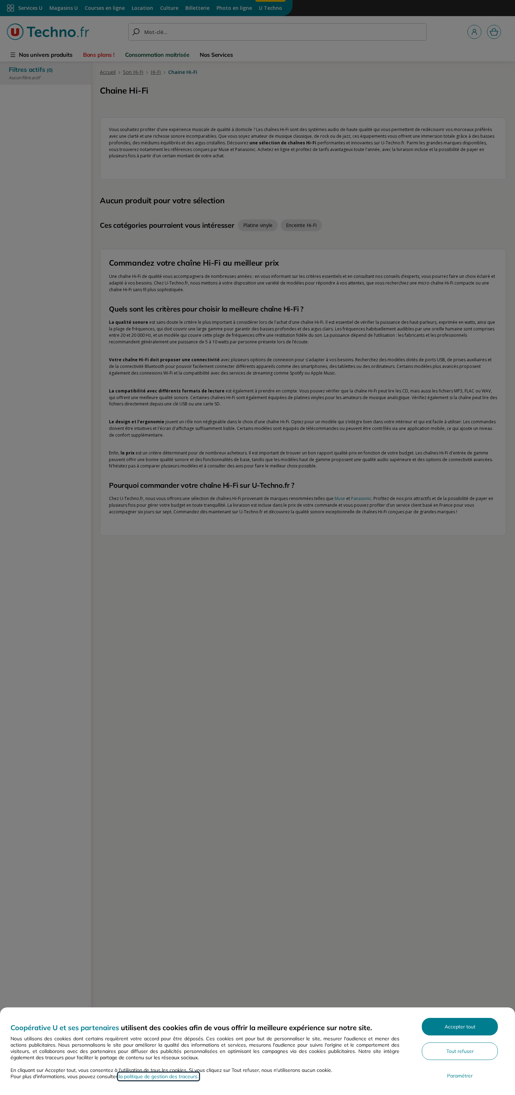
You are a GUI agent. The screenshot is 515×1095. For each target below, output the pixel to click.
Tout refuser (460, 1051)
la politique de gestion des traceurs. (158, 1076)
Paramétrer (460, 1076)
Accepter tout (460, 1027)
